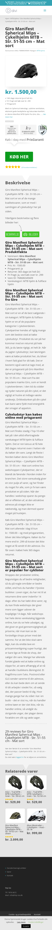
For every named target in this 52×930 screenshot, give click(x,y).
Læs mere (21, 922)
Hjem (7, 18)
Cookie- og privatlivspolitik (20, 914)
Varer (9, 872)
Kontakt (10, 875)
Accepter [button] (26, 926)
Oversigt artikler (19, 868)
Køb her (19, 157)
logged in (20, 757)
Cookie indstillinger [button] (36, 922)
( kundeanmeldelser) (29, 167)
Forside (10, 868)
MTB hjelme (14, 18)
